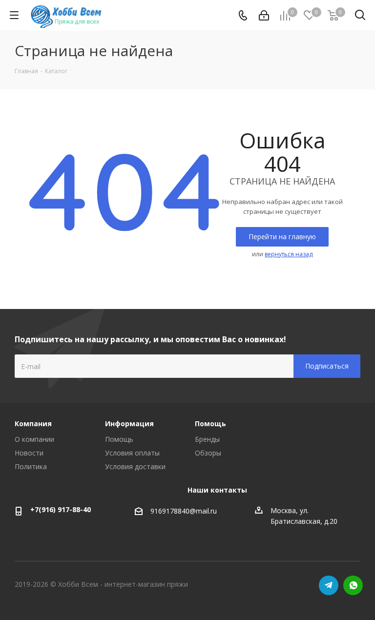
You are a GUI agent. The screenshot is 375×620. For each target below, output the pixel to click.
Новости (29, 452)
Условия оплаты (132, 452)
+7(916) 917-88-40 (60, 509)
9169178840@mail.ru (183, 511)
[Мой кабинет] (264, 15)
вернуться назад (288, 254)
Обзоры (208, 452)
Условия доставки (135, 466)
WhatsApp (353, 585)
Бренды (207, 439)
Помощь (119, 439)
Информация (129, 423)
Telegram (328, 585)
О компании (34, 439)
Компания (33, 423)
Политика (31, 466)
